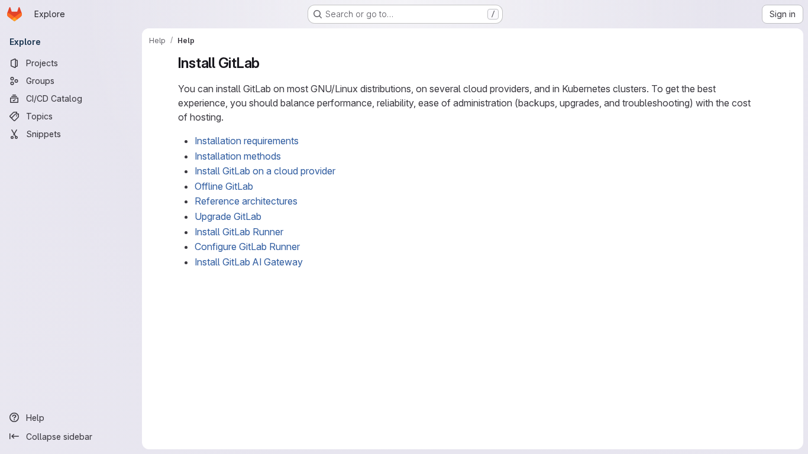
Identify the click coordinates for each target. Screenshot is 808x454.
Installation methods (238, 156)
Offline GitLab (224, 186)
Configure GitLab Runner (247, 246)
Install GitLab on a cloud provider (265, 171)
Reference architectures (246, 201)
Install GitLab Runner (239, 232)
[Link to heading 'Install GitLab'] (267, 63)
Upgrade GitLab (228, 216)
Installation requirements (247, 141)
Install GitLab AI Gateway (249, 262)
